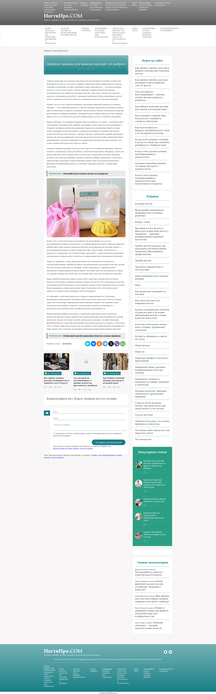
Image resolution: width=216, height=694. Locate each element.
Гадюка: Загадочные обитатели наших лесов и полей (154, 534)
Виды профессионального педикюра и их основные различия (149, 213)
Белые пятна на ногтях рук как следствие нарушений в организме (50, 7)
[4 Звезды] (69, 344)
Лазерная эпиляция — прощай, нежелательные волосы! (149, 625)
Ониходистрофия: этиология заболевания (151, 359)
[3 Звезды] (67, 344)
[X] (111, 343)
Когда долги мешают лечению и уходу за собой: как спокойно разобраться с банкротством (152, 142)
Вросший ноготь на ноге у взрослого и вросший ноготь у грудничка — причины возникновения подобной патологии (152, 234)
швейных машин (54, 90)
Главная (47, 51)
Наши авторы (142, 345)
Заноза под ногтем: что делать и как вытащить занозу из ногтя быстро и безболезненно (117, 6)
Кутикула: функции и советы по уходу (151, 337)
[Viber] (117, 343)
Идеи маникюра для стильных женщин (151, 277)
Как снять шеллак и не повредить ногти (147, 302)
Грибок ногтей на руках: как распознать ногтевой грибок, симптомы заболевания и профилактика (151, 250)
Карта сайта (134, 4)
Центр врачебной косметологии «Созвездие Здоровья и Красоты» (149, 585)
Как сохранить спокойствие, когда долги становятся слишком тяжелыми (150, 118)
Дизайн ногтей (143, 260)
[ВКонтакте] (93, 343)
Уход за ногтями (144, 414)
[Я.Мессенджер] (87, 343)
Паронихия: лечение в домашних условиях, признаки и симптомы (152, 382)
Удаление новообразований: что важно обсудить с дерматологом (150, 166)
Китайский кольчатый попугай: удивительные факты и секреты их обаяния (154, 464)
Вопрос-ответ (142, 221)
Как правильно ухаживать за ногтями (150, 293)
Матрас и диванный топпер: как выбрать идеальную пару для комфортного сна (152, 612)
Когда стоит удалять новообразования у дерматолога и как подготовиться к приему (148, 179)
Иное (138, 285)
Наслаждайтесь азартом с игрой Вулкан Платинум (149, 573)
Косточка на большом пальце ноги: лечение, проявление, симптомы (151, 327)
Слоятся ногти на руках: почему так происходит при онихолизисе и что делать (150, 405)
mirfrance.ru (111, 693)
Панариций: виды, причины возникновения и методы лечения (150, 370)
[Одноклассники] (99, 343)
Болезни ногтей (143, 203)
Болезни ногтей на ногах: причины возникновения (71, 6)
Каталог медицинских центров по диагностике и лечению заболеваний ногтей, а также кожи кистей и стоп (152, 313)
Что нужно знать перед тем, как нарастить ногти (152, 431)
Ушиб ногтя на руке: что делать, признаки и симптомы (152, 422)
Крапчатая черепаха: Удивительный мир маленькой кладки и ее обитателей (154, 484)
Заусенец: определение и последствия (149, 268)
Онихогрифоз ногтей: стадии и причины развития (145, 6)
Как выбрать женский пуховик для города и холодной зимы (151, 108)
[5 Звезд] (70, 344)
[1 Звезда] (63, 344)
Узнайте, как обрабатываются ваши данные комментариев (82, 447)
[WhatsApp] (122, 343)
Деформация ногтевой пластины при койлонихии (96, 6)
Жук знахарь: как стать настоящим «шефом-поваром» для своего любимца (152, 598)
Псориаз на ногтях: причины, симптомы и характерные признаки (151, 393)
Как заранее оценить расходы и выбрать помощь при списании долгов (152, 70)
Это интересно (60, 51)
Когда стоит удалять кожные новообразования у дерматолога (151, 154)
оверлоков (104, 241)
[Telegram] (105, 343)
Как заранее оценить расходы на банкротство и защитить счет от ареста (151, 82)
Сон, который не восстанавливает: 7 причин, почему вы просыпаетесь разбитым (150, 96)
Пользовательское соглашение (162, 4)
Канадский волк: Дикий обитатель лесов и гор (154, 500)
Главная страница (84, 4)
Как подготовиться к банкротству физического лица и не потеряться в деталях (152, 130)
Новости (140, 351)
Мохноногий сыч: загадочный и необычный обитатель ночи (153, 517)
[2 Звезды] (65, 344)
